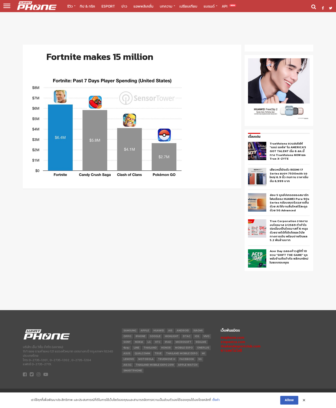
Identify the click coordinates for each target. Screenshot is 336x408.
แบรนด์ (209, 6)
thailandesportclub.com (241, 346)
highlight (172, 336)
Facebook (186, 359)
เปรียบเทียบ (188, 6)
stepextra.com (233, 342)
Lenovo (128, 359)
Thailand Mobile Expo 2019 (155, 364)
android (183, 330)
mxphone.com (232, 337)
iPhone (140, 336)
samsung (129, 330)
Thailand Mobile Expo (181, 353)
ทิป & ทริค (87, 6)
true (158, 353)
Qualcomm (142, 353)
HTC (157, 342)
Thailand (150, 347)
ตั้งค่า (216, 400)
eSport (108, 6)
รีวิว (70, 6)
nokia (139, 342)
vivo (206, 336)
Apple (145, 330)
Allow (289, 400)
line (136, 347)
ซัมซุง (126, 347)
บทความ (166, 6)
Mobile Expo (184, 347)
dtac (186, 336)
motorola (146, 359)
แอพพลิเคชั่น (143, 6)
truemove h (166, 359)
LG (149, 342)
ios (197, 336)
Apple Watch (187, 364)
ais (170, 330)
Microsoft (183, 342)
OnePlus (203, 347)
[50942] (279, 119)
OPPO (127, 336)
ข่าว (124, 6)
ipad (168, 342)
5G (200, 359)
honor (166, 347)
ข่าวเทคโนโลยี (231, 350)
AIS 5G (127, 364)
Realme (201, 342)
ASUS (126, 353)
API (228, 6)
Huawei (158, 330)
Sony (127, 342)
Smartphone (132, 370)
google (155, 336)
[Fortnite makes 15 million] (108, 178)
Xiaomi (198, 330)
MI (203, 353)
